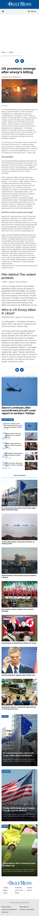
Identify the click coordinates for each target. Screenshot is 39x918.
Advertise (5, 912)
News (4, 52)
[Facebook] (17, 61)
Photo (17, 893)
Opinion (29, 887)
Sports (29, 890)
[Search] (29, 11)
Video (5, 893)
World (11, 52)
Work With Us (24, 907)
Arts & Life (19, 890)
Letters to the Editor (27, 909)
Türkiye (5, 887)
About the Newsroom (9, 909)
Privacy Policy (6, 907)
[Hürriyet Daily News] (19, 4)
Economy (18, 887)
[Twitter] (22, 61)
